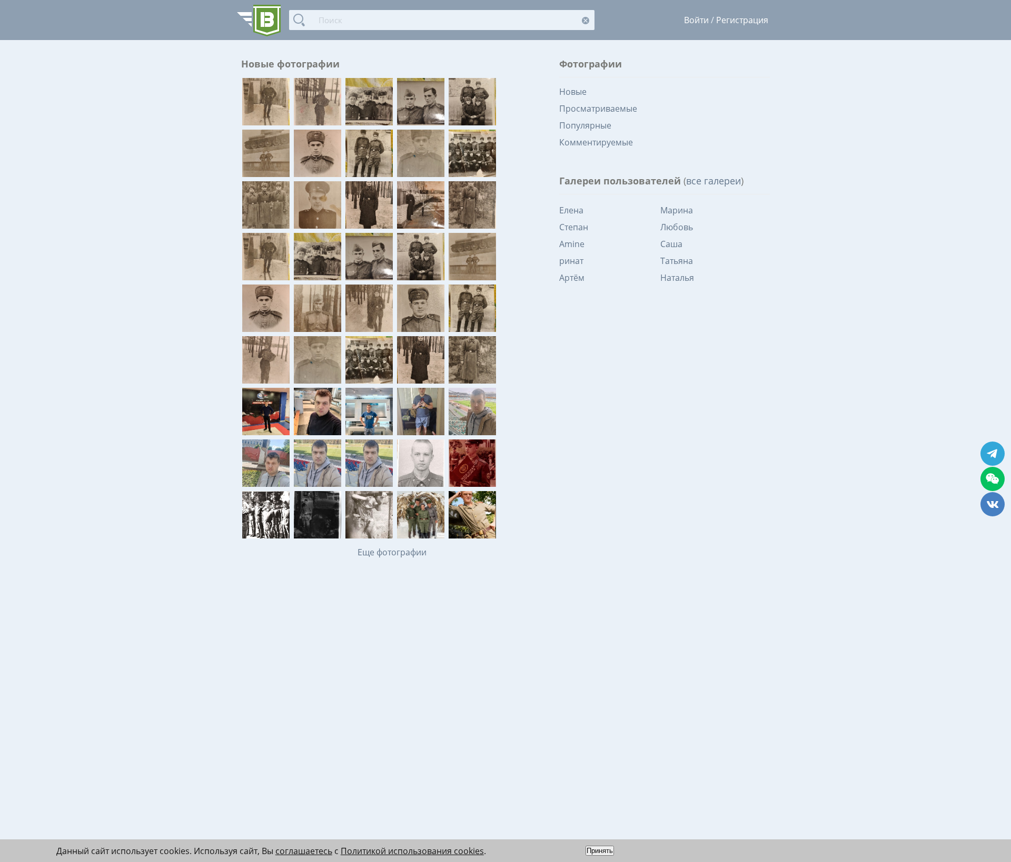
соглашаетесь (303, 851)
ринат (571, 261)
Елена (571, 210)
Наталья (677, 277)
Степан (573, 227)
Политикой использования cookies (412, 851)
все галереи (713, 180)
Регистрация (742, 20)
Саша (671, 244)
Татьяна (676, 261)
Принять (600, 851)
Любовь (676, 227)
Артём (571, 277)
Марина (676, 210)
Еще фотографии (392, 552)
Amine (571, 244)
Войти (696, 20)
